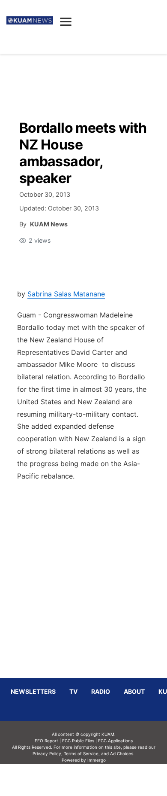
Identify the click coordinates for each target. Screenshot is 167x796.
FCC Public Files (78, 740)
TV (73, 691)
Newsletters (33, 691)
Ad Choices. (122, 753)
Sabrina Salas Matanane (66, 294)
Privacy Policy (47, 753)
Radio (100, 691)
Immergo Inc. (96, 779)
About (134, 691)
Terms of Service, (82, 753)
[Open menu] (66, 21)
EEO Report (46, 740)
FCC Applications (115, 740)
